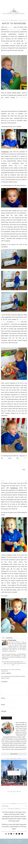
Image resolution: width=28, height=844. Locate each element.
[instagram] (8, 834)
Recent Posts (9, 637)
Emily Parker (12, 640)
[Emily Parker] (5, 645)
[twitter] (6, 834)
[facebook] (11, 834)
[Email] (22, 834)
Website (3, 711)
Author (3, 637)
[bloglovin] (14, 834)
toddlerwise (4, 671)
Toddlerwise (23, 97)
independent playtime (15, 29)
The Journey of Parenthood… (16, 840)
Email (3, 704)
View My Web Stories (14, 791)
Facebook (9, 664)
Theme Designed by (14, 842)
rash (12, 43)
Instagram (4, 664)
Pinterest (16, 664)
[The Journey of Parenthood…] (14, 11)
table (25, 458)
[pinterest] (16, 834)
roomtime (17, 322)
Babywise (10, 27)
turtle (2, 481)
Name (3, 698)
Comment (4, 681)
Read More (14, 753)
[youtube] (19, 834)
